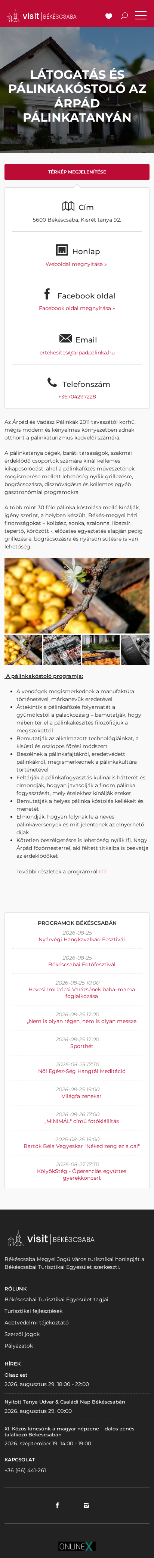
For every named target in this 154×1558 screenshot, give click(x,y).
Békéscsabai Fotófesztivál (82, 964)
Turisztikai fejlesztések (33, 1311)
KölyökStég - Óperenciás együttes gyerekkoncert (81, 1174)
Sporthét (81, 1046)
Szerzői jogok (22, 1334)
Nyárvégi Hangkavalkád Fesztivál (81, 939)
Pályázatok (18, 1345)
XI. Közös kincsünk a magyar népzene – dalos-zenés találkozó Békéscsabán (69, 1431)
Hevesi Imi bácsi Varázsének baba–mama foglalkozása (81, 992)
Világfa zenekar (82, 1096)
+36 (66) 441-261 (25, 1470)
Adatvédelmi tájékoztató (36, 1322)
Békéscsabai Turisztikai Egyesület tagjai (56, 1299)
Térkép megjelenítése (77, 172)
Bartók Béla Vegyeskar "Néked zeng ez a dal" (82, 1146)
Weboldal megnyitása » (77, 264)
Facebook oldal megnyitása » (77, 308)
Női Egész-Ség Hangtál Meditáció (82, 1071)
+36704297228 (77, 396)
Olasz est (15, 1375)
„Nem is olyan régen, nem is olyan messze (81, 1021)
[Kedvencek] (108, 16)
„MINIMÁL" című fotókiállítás (81, 1121)
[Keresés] (124, 16)
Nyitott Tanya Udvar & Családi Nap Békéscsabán (64, 1402)
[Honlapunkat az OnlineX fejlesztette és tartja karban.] (77, 1546)
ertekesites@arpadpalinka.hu (77, 352)
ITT (103, 871)
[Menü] (141, 16)
